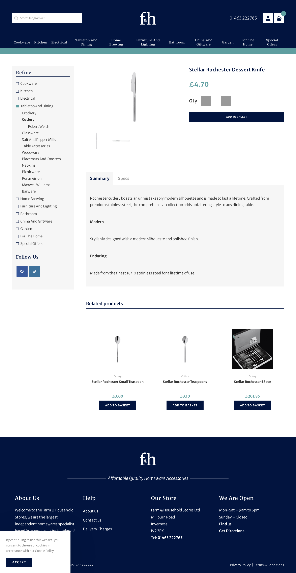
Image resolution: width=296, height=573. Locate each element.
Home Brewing (32, 199)
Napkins (28, 165)
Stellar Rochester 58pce (252, 382)
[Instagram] (34, 271)
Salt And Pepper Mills (39, 139)
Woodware (30, 152)
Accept (19, 562)
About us (90, 511)
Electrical (27, 98)
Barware (29, 191)
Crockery (29, 113)
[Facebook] (22, 271)
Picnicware (31, 172)
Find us (225, 524)
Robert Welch (38, 126)
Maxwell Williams (36, 185)
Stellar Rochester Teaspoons (185, 382)
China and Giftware (36, 221)
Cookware (28, 83)
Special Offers (31, 243)
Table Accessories (36, 146)
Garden (26, 229)
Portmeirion (32, 178)
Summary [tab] (99, 178)
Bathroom (28, 214)
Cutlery (117, 376)
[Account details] (268, 18)
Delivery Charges (97, 529)
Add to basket (236, 116)
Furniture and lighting (38, 206)
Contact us (92, 520)
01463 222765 (170, 537)
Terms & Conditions (269, 565)
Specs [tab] (123, 178)
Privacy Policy (240, 565)
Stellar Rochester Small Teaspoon (118, 382)
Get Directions (231, 531)
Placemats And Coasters (41, 159)
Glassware (30, 133)
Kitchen (26, 91)
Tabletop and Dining (36, 106)
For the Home (31, 236)
